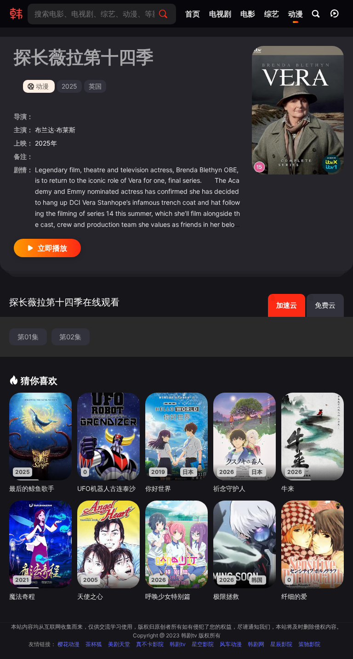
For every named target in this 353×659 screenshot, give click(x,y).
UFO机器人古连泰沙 (106, 488)
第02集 (70, 336)
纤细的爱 (294, 596)
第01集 (28, 336)
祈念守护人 (229, 488)
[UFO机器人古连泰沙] (108, 436)
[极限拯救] (244, 544)
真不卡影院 (150, 644)
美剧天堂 (119, 644)
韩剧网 (256, 644)
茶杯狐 (93, 644)
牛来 (287, 488)
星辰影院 (281, 644)
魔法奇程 (22, 596)
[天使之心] (108, 544)
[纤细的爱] (312, 544)
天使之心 (90, 596)
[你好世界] (176, 436)
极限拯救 (226, 596)
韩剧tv (178, 644)
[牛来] (312, 436)
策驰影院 (309, 644)
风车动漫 (231, 644)
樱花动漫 (68, 644)
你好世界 (158, 488)
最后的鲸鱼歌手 (31, 488)
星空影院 (203, 644)
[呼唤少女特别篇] (176, 544)
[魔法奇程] (40, 544)
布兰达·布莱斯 (55, 130)
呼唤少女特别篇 (167, 596)
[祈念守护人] (244, 436)
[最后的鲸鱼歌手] (40, 436)
